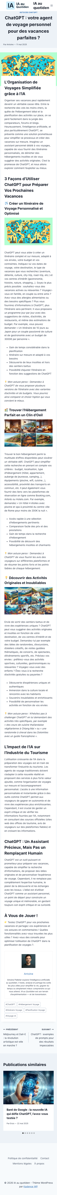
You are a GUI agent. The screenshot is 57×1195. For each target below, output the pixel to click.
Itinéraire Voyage (14, 1010)
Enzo (12, 1123)
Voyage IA (11, 1016)
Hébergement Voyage (29, 1004)
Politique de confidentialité (22, 1158)
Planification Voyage (35, 1010)
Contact (44, 1158)
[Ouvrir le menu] (51, 5)
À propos (39, 1163)
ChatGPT (10, 1004)
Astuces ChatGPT (28, 12)
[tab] (23, 1133)
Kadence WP (31, 1186)
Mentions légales (22, 1163)
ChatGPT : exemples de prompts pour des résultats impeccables (42, 1037)
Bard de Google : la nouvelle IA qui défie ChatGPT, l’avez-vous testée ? (27, 1114)
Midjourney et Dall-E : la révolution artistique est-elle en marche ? (14, 1037)
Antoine (10, 44)
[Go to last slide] (8, 1100)
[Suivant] (48, 1100)
